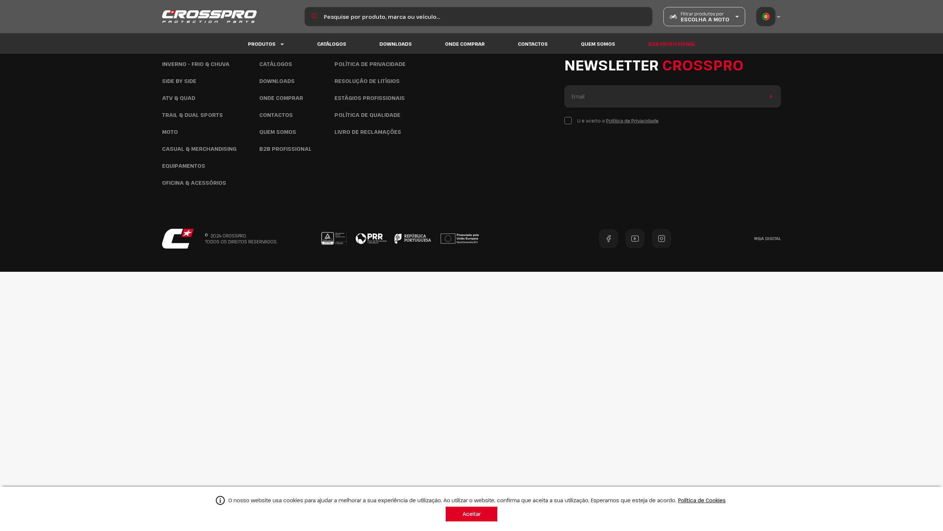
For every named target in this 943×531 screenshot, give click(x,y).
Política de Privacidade (370, 63)
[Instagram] (661, 238)
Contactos (533, 44)
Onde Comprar (465, 44)
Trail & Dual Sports (192, 114)
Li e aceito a (618, 120)
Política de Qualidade (367, 114)
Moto (170, 131)
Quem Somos (598, 44)
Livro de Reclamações (367, 131)
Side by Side (179, 80)
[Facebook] (608, 238)
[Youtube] (635, 238)
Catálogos (331, 44)
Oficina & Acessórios (194, 182)
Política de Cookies (702, 500)
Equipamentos (183, 165)
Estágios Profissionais (369, 97)
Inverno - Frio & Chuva (195, 63)
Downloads (395, 44)
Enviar (769, 96)
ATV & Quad (178, 97)
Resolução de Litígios (367, 80)
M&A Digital (767, 238)
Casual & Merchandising (199, 148)
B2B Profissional (671, 44)
